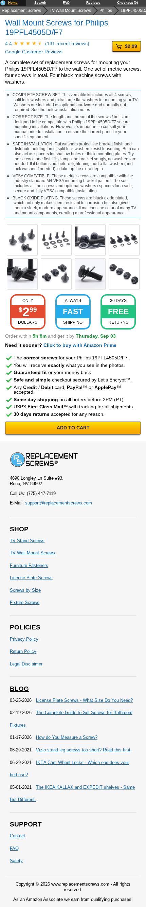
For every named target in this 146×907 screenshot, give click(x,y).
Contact (17, 835)
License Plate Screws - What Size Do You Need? (84, 700)
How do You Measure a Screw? (66, 737)
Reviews (93, 2)
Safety (16, 860)
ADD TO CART (73, 427)
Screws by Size (25, 590)
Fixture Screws (24, 602)
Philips (105, 10)
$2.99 (131, 46)
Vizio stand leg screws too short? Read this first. (84, 749)
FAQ (66, 2)
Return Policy (23, 651)
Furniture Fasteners (29, 565)
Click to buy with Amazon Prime (79, 345)
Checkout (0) (127, 2)
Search (40, 2)
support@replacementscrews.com (58, 502)
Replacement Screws (21, 10)
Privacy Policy (24, 639)
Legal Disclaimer (26, 663)
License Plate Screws (31, 577)
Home (13, 2)
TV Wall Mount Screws (70, 10)
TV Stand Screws (27, 540)
